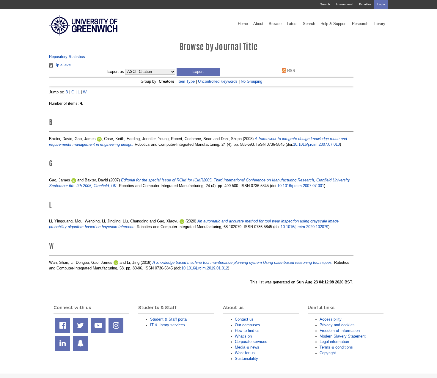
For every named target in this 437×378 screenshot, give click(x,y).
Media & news (247, 347)
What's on (243, 336)
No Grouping (251, 81)
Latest (292, 24)
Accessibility (331, 319)
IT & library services (167, 325)
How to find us (247, 330)
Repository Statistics (67, 56)
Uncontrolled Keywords (218, 81)
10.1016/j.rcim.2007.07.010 (316, 144)
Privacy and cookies (337, 325)
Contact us (244, 319)
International (344, 4)
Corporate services (251, 341)
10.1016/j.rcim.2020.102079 (304, 227)
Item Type (186, 81)
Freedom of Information (340, 330)
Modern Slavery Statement (343, 336)
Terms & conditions (336, 347)
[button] (198, 72)
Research (360, 24)
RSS (290, 70)
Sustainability (246, 358)
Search (325, 4)
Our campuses (247, 325)
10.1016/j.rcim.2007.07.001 (300, 185)
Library (379, 24)
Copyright (328, 353)
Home (243, 24)
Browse (275, 24)
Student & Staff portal (169, 319)
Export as (115, 72)
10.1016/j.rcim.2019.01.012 (204, 268)
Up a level (62, 65)
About (258, 24)
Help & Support (333, 24)
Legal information (334, 341)
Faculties (365, 4)
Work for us (245, 353)
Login (381, 4)
